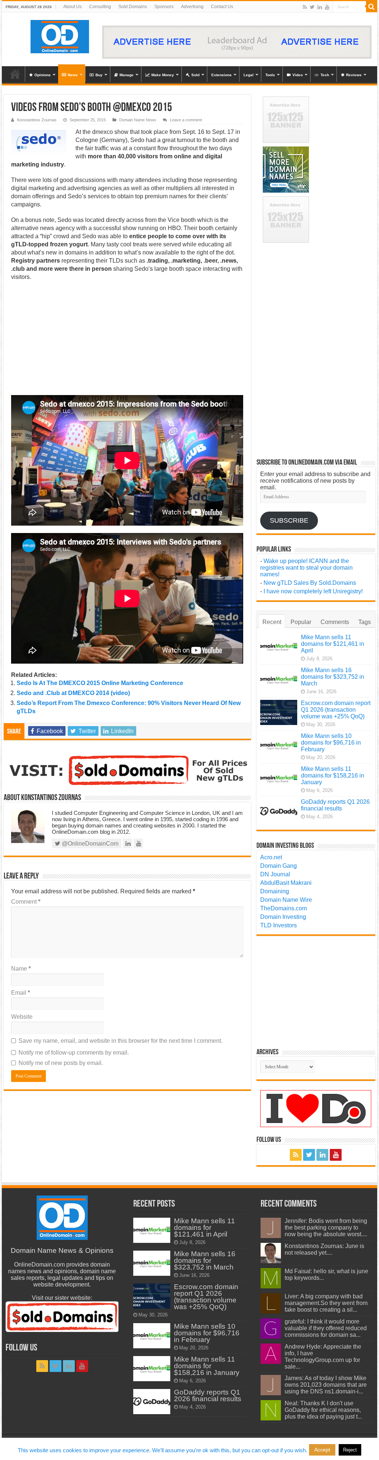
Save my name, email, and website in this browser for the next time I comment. (120, 1041)
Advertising (192, 6)
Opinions (42, 75)
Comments (335, 622)
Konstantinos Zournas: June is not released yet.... (324, 1249)
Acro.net (271, 857)
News (73, 75)
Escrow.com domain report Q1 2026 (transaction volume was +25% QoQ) (335, 709)
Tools (270, 75)
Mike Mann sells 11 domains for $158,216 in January (332, 775)
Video (297, 75)
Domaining (274, 891)
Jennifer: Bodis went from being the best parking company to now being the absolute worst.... (326, 1227)
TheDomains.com (283, 908)
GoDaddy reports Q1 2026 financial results (335, 805)
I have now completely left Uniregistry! (313, 591)
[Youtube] (327, 7)
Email (20, 992)
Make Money (162, 75)
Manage (127, 75)
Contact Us (222, 6)
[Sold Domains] (127, 769)
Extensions (221, 75)
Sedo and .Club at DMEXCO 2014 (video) (73, 693)
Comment (25, 901)
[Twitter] (312, 7)
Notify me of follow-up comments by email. (74, 1052)
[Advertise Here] (237, 41)
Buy (99, 75)
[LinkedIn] (320, 7)
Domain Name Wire (286, 900)
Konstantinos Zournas (37, 120)
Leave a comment (186, 120)
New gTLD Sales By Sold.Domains (310, 583)
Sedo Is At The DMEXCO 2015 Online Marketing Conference (100, 683)
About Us (72, 6)
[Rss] (305, 7)
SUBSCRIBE (289, 520)
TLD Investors (278, 925)
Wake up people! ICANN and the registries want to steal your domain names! (306, 567)
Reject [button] (350, 1450)
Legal (249, 75)
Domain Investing (283, 917)
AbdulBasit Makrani (286, 883)
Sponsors (164, 6)
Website (22, 1017)
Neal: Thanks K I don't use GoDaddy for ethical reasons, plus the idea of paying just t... (323, 1410)
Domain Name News (137, 120)
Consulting (100, 6)
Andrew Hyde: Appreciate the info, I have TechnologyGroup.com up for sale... (323, 1356)
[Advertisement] (127, 340)
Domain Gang (278, 866)
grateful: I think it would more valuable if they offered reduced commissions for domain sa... (326, 1328)
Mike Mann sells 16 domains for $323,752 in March (332, 677)
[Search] (371, 6)
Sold (195, 75)
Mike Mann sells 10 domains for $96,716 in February (331, 742)
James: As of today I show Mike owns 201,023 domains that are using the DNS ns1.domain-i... (326, 1385)
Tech (325, 75)
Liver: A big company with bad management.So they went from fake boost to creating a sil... (326, 1303)
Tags (364, 622)
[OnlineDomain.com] (60, 35)
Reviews (354, 75)
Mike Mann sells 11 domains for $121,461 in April (332, 644)
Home (15, 74)
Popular (301, 622)
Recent (271, 622)
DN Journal (275, 874)
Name (21, 968)
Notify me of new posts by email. (61, 1063)
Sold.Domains (132, 6)
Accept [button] (322, 1450)
